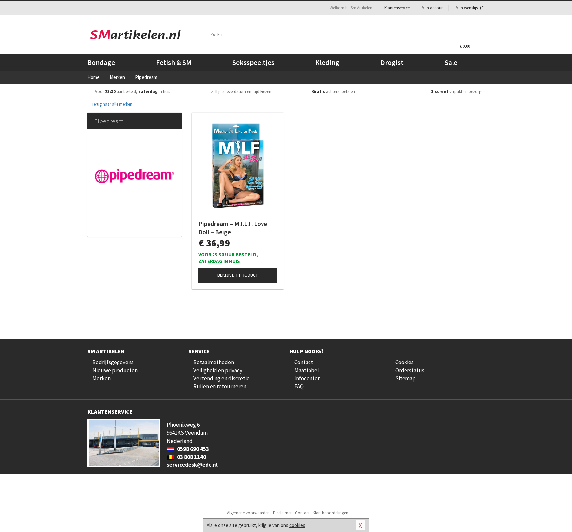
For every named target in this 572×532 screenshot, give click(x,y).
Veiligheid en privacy (217, 370)
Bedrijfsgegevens (113, 362)
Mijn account (433, 8)
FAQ (299, 386)
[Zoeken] (350, 34)
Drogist (392, 62)
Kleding (327, 62)
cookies (297, 525)
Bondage (101, 62)
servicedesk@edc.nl (192, 464)
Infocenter (307, 378)
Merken (101, 378)
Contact (303, 362)
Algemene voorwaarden (248, 513)
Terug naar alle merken (111, 104)
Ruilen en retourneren (219, 386)
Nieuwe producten (115, 370)
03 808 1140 (191, 456)
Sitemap (405, 378)
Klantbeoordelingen (330, 513)
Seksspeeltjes (253, 62)
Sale (451, 62)
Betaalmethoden (213, 362)
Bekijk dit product (237, 275)
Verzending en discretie (221, 378)
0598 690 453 (192, 449)
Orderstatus (409, 370)
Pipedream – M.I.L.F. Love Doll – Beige (232, 228)
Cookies (404, 362)
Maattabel (306, 370)
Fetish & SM (173, 62)
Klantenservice (397, 8)
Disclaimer (282, 513)
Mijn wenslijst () (470, 8)
